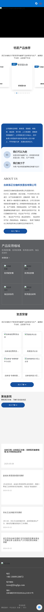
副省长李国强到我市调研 (13, 476)
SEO (25, 607)
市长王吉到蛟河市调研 (12, 512)
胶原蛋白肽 (22, 86)
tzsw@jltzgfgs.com (15, 585)
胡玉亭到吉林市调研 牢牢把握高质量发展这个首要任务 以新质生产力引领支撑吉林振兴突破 (21, 540)
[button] (21, 40)
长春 (18, 607)
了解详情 (7, 270)
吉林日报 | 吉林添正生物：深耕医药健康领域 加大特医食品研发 (21, 451)
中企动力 (13, 607)
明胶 (1, 84)
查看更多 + (6, 258)
